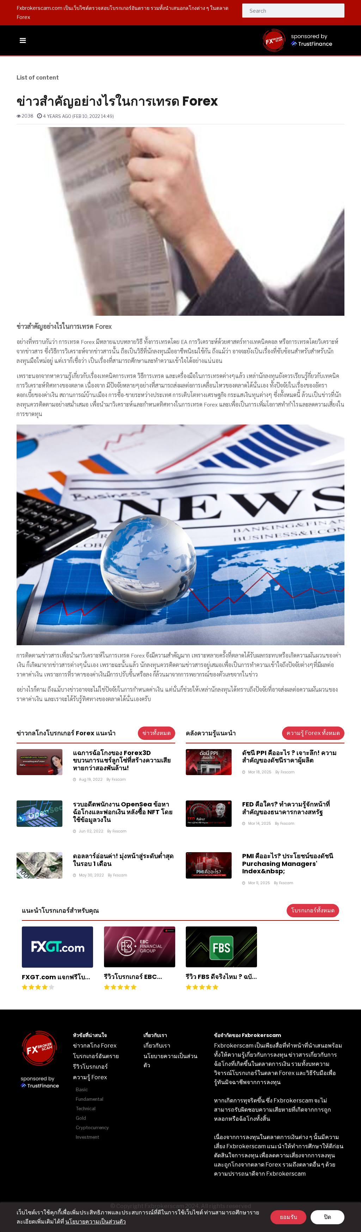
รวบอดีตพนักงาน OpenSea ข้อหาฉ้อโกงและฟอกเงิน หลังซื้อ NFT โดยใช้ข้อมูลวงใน (123, 812)
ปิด (327, 1217)
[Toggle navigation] (23, 40)
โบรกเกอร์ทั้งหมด (313, 910)
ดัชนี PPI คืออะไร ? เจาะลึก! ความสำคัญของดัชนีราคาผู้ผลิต (289, 756)
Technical (86, 1108)
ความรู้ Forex (90, 1077)
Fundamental (89, 1099)
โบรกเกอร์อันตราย (96, 1056)
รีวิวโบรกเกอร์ (90, 1066)
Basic (82, 1089)
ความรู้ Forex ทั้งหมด (313, 733)
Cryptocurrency (92, 1127)
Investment (87, 1137)
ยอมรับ (288, 1217)
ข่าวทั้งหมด (156, 733)
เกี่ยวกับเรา (156, 1045)
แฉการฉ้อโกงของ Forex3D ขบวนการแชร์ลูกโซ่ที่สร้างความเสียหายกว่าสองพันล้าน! (122, 760)
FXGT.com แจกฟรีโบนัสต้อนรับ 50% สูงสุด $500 (57, 981)
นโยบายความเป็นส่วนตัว (95, 1221)
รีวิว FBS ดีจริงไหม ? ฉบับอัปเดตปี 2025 (221, 980)
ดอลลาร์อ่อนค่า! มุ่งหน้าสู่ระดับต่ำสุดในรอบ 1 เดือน (123, 859)
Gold (81, 1118)
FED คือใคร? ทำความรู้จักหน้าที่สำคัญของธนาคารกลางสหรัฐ (286, 808)
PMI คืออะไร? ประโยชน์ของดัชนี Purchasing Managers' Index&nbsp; (287, 863)
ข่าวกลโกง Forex (95, 1045)
